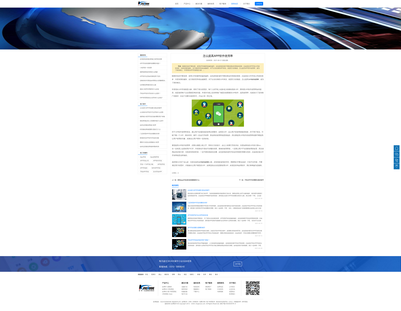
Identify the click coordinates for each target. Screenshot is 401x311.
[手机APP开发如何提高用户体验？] (179, 249)
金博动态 (220, 287)
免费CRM (202, 302)
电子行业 (184, 294)
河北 (146, 274)
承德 (198, 274)
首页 (176, 4)
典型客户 (208, 287)
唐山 (160, 274)
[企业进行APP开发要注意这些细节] (179, 199)
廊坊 (210, 274)
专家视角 (220, 291)
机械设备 (184, 291)
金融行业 (184, 287)
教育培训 (184, 289)
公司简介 (232, 287)
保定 (185, 274)
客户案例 (222, 4)
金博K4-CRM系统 (168, 289)
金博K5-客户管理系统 (169, 291)
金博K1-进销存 (167, 287)
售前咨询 (196, 287)
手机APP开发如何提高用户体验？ (198, 240)
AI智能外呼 (237, 302)
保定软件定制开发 (222, 302)
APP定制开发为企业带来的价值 (198, 215)
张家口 (192, 274)
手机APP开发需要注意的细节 (254, 180)
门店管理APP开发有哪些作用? (197, 202)
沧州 (204, 274)
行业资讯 (220, 289)
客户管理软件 (210, 302)
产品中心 (187, 4)
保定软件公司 (176, 302)
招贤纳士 (232, 291)
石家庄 (153, 274)
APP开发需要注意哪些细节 (196, 227)
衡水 (216, 274)
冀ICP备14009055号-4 (228, 304)
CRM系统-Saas (167, 294)
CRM (190, 302)
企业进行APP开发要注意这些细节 (198, 190)
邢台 (179, 274)
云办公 (230, 302)
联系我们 (232, 294)
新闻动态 (234, 4)
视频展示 (196, 289)
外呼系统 (245, 302)
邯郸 (173, 274)
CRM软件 (195, 302)
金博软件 (184, 302)
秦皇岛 (166, 274)
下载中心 (196, 291)
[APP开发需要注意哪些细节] (179, 236)
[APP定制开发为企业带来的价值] (179, 224)
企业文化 (232, 289)
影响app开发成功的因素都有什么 (188, 180)
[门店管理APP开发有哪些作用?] (179, 212)
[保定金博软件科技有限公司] (143, 3)
